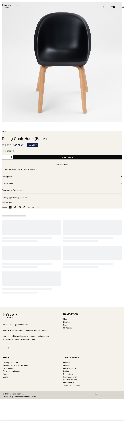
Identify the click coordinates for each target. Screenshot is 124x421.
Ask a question (62, 164)
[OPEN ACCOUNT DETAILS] (122, 7)
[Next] (117, 62)
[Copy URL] (33, 207)
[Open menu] (17, 6)
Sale (4, 132)
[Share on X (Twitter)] (10, 207)
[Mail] (29, 207)
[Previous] (6, 62)
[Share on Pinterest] (24, 207)
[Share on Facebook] (15, 207)
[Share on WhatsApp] (38, 207)
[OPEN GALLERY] (62, 62)
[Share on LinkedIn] (20, 207)
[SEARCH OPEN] (103, 7)
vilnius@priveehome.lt (19, 324)
